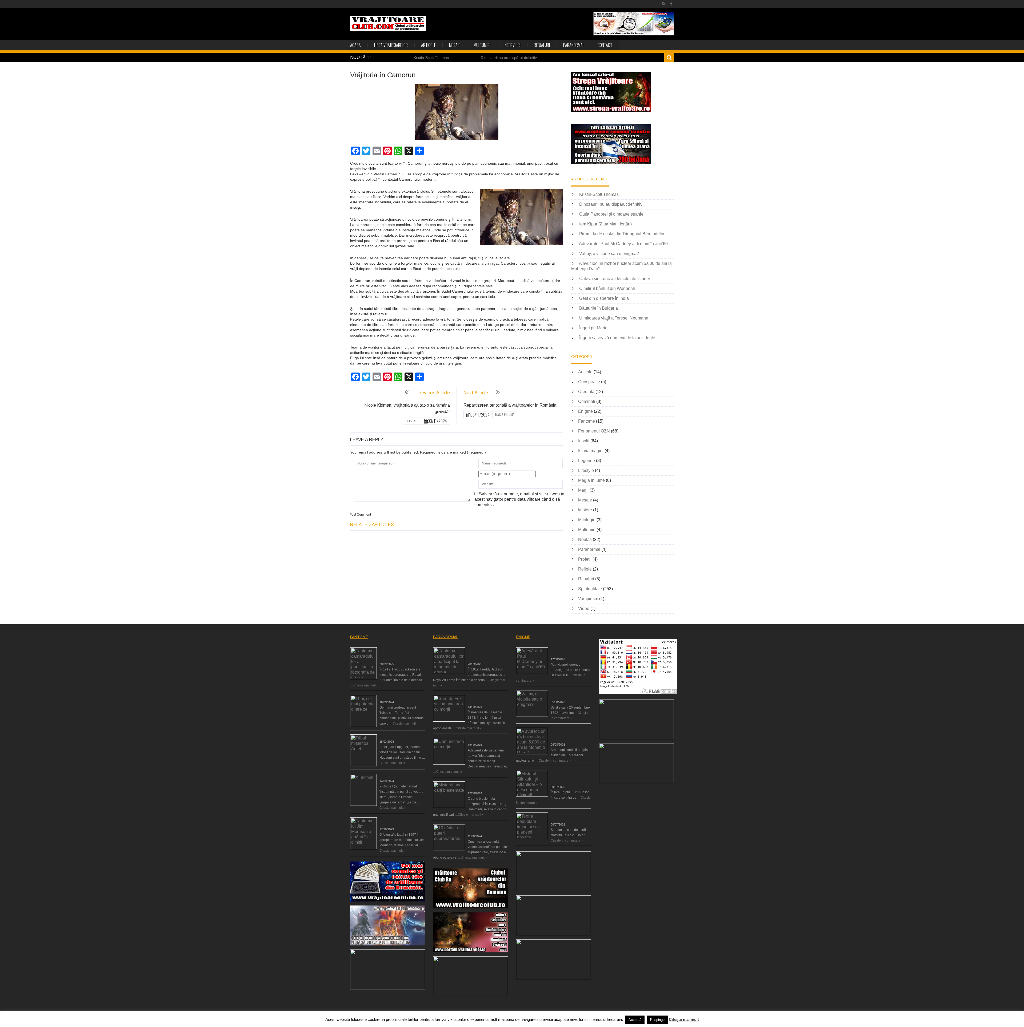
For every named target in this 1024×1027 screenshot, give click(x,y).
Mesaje (454, 45)
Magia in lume (504, 414)
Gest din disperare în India (604, 298)
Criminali (586, 401)
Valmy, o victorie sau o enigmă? (609, 253)
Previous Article (433, 392)
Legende (586, 460)
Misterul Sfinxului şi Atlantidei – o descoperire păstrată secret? (569, 776)
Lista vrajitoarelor (391, 45)
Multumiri (482, 45)
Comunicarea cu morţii (484, 740)
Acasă (355, 45)
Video (583, 608)
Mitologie (586, 519)
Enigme (585, 411)
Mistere (585, 510)
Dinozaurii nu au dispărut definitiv (509, 57)
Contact (605, 45)
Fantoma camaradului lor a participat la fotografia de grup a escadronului (402, 654)
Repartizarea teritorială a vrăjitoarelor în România (509, 405)
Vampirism (588, 598)
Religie (585, 569)
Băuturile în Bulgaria (598, 308)
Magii (583, 490)
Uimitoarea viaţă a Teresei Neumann (613, 318)
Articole (428, 45)
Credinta (586, 391)
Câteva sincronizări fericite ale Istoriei (614, 278)
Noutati (585, 539)
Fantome (586, 421)
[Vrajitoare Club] (388, 23)
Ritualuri (542, 45)
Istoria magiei (590, 450)
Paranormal (573, 45)
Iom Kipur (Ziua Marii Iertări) (605, 224)
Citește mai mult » (366, 685)
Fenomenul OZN (594, 431)
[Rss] (663, 4)
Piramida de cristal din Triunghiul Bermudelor (622, 234)
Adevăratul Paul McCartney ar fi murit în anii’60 (623, 243)
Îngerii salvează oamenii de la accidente (617, 337)
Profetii (584, 559)
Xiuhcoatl (386, 776)
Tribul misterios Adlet (394, 736)
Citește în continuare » (555, 760)
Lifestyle (412, 421)
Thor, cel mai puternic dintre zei (402, 697)
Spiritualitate (590, 589)
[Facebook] (671, 4)
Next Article (475, 392)
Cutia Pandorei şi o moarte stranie (611, 214)
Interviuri (512, 45)
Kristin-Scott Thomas (431, 57)
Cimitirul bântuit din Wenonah (607, 288)
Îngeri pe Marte (593, 328)
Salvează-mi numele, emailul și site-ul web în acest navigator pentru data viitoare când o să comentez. (519, 499)
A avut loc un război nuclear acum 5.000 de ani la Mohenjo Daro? (571, 734)
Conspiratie (589, 381)
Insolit (583, 441)
